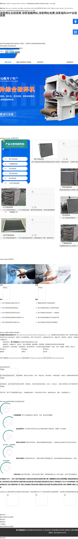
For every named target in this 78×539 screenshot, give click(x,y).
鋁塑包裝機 (46, 484)
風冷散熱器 (12, 178)
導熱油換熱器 (13, 173)
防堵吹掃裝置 (13, 481)
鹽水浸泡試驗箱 (36, 481)
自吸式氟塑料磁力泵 (14, 484)
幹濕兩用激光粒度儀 (24, 481)
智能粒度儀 (34, 484)
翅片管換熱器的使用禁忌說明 (11, 312)
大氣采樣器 (5, 481)
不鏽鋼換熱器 (13, 164)
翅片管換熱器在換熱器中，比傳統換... (49, 312)
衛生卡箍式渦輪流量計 (19, 479)
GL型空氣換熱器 (14, 183)
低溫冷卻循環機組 (62, 479)
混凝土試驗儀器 (26, 484)
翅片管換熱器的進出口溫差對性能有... (49, 308)
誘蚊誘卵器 (45, 481)
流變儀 (41, 484)
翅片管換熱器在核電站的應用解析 (48, 322)
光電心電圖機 (67, 484)
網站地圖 (2, 538)
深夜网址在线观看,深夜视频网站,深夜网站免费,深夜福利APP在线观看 (38, 14)
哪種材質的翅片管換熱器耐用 (46, 303)
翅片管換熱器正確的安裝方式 (11, 303)
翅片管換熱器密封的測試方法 (11, 322)
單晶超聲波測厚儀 (56, 484)
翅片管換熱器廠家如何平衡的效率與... (49, 317)
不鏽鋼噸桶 (52, 479)
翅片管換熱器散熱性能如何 (10, 308)
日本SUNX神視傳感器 (68, 481)
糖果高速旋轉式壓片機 (41, 479)
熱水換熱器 (12, 168)
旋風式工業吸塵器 (55, 481)
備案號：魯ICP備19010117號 (57, 532)
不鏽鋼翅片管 (13, 212)
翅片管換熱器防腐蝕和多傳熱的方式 (13, 317)
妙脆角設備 (30, 479)
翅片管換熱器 (13, 159)
